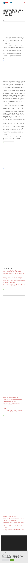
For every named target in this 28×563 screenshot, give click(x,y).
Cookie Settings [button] (5, 560)
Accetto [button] (12, 560)
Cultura (17, 18)
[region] (14, 291)
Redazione (6, 18)
